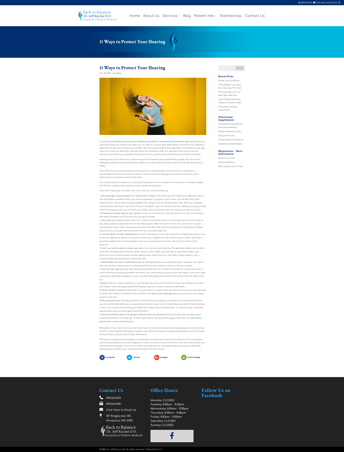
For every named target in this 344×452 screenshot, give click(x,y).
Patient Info (204, 16)
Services (170, 16)
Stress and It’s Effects (229, 81)
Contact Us (255, 16)
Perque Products (226, 136)
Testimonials (231, 16)
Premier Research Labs (229, 132)
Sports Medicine (226, 162)
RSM (160, 449)
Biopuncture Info (226, 158)
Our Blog (116, 73)
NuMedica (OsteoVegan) (230, 144)
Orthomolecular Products (231, 140)
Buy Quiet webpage (162, 294)
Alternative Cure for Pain (230, 166)
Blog (187, 16)
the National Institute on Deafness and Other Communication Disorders (148, 142)
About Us (151, 16)
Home (134, 16)
